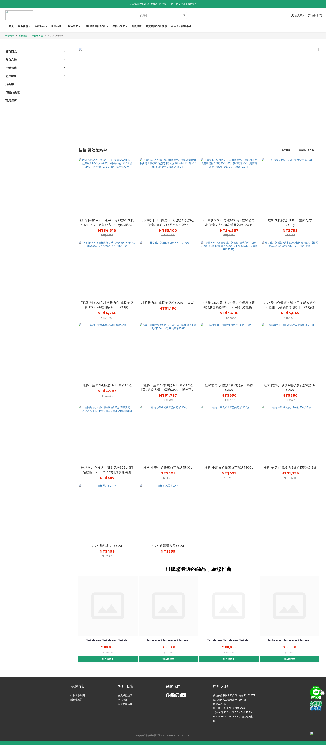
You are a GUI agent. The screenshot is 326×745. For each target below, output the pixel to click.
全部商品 (9, 35)
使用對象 (11, 76)
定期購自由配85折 (95, 26)
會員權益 (137, 26)
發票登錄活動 (125, 703)
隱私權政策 (76, 699)
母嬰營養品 (37, 35)
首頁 (11, 26)
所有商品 (40, 26)
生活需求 (73, 26)
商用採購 (11, 100)
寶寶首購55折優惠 (156, 26)
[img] (316, 692)
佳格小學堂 (118, 26)
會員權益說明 (125, 695)
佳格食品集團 (77, 695)
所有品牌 (56, 26)
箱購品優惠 (12, 92)
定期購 (9, 84)
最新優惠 (23, 26)
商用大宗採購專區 (181, 26)
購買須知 (123, 699)
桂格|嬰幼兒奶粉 (55, 35)
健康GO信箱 (220, 703)
